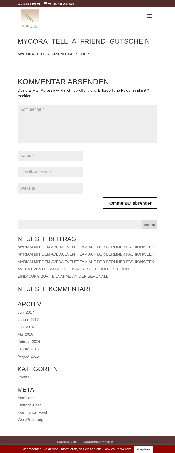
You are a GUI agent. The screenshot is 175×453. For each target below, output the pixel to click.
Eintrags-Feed (29, 405)
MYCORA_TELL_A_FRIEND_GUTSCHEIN (54, 54)
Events (23, 377)
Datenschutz (67, 442)
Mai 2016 (25, 334)
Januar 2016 (28, 349)
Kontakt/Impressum (98, 442)
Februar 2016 (29, 342)
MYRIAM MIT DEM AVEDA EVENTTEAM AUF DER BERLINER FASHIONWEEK (86, 247)
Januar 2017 (28, 319)
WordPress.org (30, 420)
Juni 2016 (26, 327)
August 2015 (28, 356)
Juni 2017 (26, 312)
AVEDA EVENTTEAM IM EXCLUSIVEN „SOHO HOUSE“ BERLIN (73, 269)
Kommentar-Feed (32, 412)
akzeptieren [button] (143, 449)
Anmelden (26, 398)
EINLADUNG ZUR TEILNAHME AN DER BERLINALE (63, 276)
